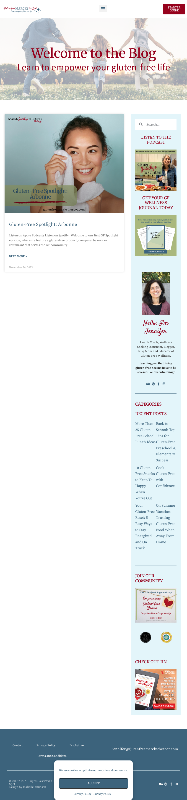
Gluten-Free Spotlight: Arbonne (43, 224)
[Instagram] (163, 384)
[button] (103, 8)
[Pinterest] (153, 384)
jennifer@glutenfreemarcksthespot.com (145, 749)
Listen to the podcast (156, 140)
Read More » (18, 256)
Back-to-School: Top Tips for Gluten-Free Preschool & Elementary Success (166, 442)
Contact (18, 745)
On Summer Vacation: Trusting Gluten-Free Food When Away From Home (165, 523)
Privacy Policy (82, 794)
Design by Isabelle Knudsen (27, 787)
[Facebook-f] (158, 384)
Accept (93, 783)
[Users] (148, 384)
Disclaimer (77, 745)
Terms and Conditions (52, 756)
